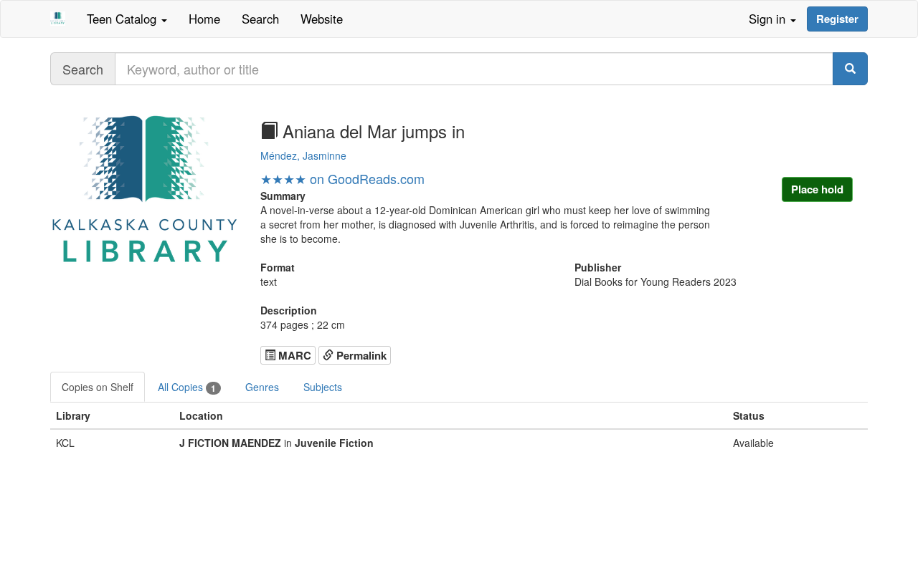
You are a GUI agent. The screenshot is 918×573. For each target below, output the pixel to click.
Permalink (360, 355)
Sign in (769, 18)
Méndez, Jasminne (303, 155)
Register (837, 19)
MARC (293, 355)
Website (322, 18)
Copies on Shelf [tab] (97, 387)
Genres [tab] (262, 387)
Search (260, 18)
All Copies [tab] (187, 387)
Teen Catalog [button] (123, 18)
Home (204, 18)
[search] (850, 68)
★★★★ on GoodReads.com (342, 178)
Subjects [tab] (322, 387)
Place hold (817, 189)
